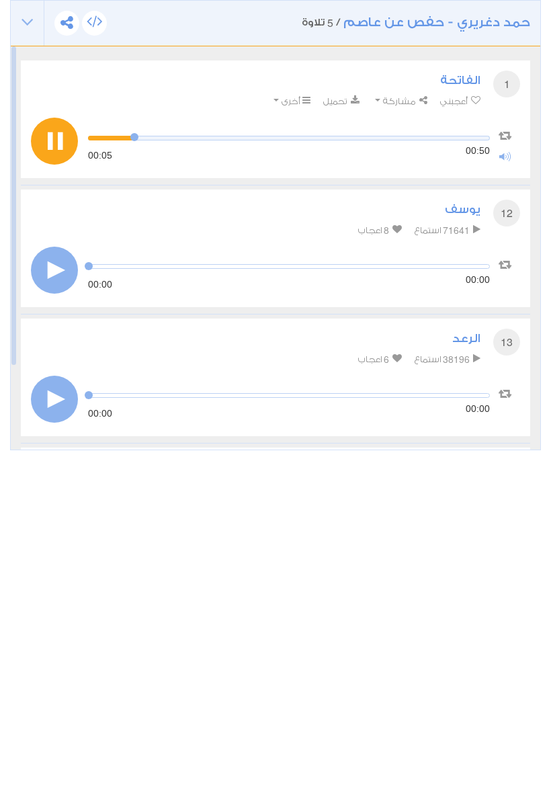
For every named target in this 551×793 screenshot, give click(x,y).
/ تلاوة (416, 22)
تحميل (336, 101)
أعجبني (454, 101)
